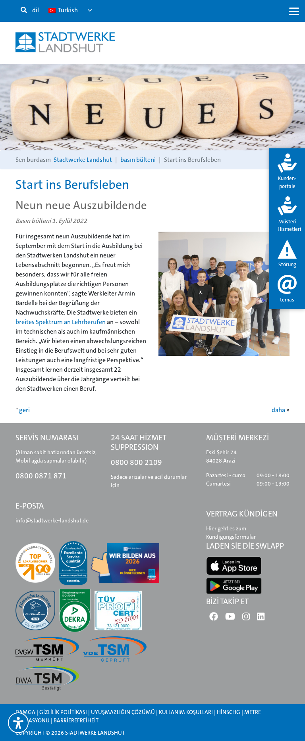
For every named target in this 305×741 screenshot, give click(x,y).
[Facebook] (213, 618)
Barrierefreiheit (76, 720)
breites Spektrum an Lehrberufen (60, 322)
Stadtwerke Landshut (83, 159)
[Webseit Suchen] (23, 10)
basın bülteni (138, 159)
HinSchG (228, 712)
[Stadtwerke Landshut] (65, 42)
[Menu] (294, 11)
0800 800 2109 (136, 462)
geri (24, 410)
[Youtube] (230, 618)
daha (278, 410)
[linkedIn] (261, 618)
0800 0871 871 (41, 476)
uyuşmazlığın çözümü (123, 712)
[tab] (287, 172)
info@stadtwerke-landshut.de (52, 520)
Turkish (67, 10)
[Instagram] (246, 618)
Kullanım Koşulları (186, 712)
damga (25, 712)
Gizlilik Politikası (63, 712)
